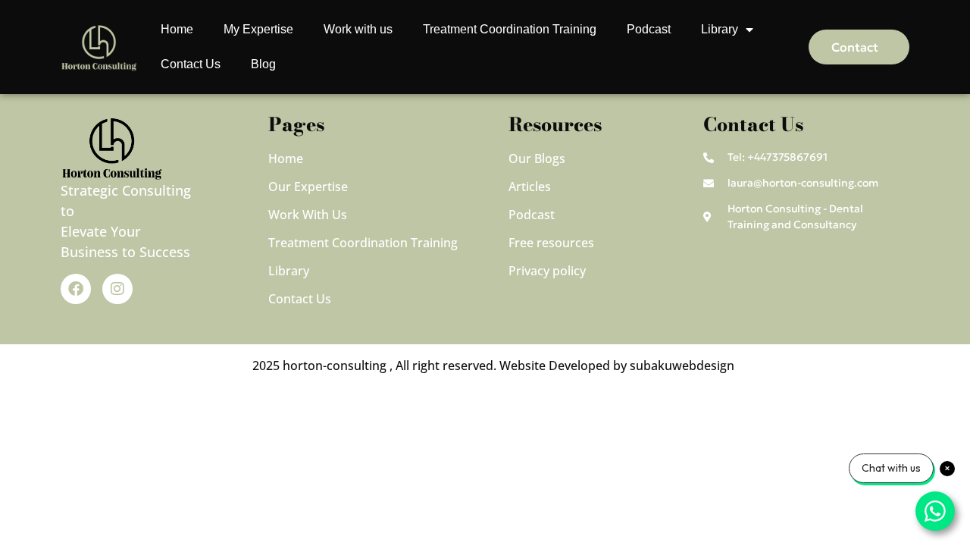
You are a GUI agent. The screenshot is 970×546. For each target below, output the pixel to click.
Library (719, 29)
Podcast (649, 29)
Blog (263, 64)
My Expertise (258, 29)
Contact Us (191, 64)
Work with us (358, 29)
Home (177, 29)
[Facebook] (76, 289)
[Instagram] (117, 289)
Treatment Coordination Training (509, 29)
